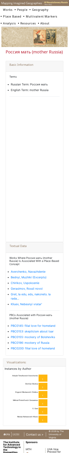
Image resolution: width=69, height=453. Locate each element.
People (22, 10)
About (44, 23)
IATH (28, 449)
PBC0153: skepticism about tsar (32, 331)
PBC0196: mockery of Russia (30, 342)
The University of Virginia (56, 434)
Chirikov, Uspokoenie (25, 283)
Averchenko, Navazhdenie (28, 271)
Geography (40, 10)
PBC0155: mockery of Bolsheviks (33, 337)
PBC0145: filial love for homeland (33, 325)
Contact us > (35, 434)
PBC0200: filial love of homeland (33, 348)
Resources (28, 23)
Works (8, 10)
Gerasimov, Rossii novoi (27, 288)
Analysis (9, 23)
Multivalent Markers (42, 16)
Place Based (12, 16)
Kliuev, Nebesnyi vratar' (26, 304)
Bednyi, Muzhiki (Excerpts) (29, 277)
